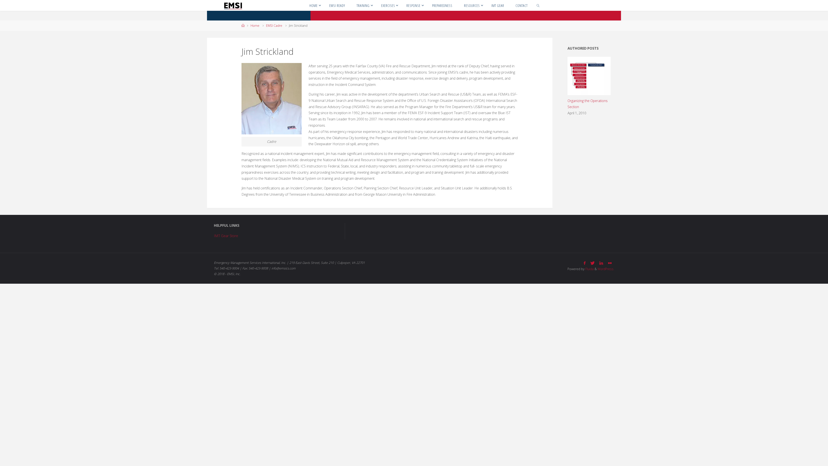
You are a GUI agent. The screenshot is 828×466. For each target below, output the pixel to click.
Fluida (589, 269)
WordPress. (605, 269)
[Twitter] (592, 263)
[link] (538, 5)
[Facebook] (584, 263)
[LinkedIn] (601, 263)
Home (255, 26)
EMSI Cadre (274, 26)
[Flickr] (610, 263)
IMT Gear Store (226, 235)
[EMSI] (233, 5)
